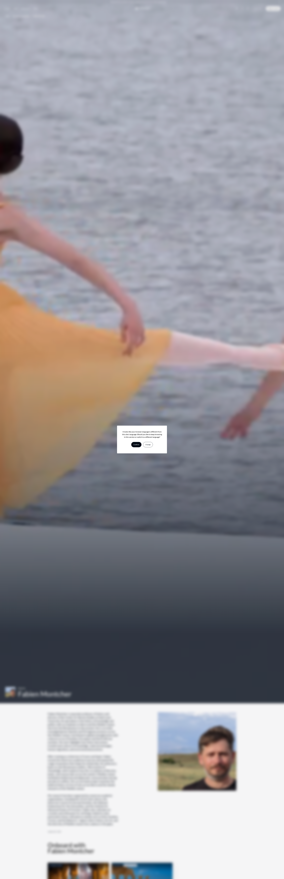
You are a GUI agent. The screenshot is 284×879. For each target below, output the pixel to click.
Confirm (136, 444)
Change (148, 444)
